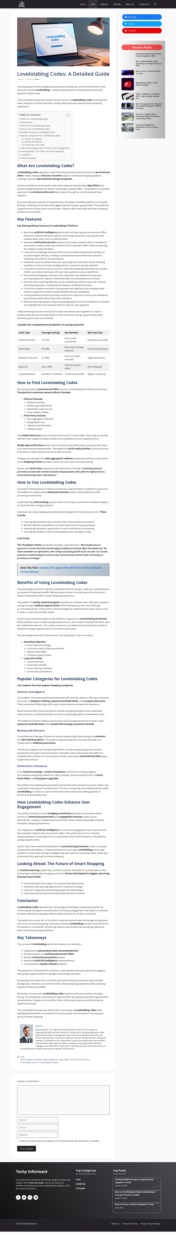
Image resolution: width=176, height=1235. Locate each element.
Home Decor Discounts (35, 145)
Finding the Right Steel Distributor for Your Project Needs (147, 127)
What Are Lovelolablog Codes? (34, 119)
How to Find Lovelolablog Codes (35, 125)
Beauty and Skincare (33, 142)
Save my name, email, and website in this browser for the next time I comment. (60, 1140)
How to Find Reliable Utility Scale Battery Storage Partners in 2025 (149, 63)
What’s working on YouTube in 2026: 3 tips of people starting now (148, 96)
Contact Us (144, 4)
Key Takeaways (29, 158)
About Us (130, 4)
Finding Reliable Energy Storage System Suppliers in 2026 (148, 54)
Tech (93, 4)
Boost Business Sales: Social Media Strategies (146, 83)
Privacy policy (146, 1223)
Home (82, 4)
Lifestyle (117, 4)
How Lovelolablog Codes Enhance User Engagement (44, 148)
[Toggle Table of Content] (66, 115)
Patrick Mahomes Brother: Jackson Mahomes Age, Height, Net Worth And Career (55, 1059)
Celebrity (104, 4)
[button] (155, 4)
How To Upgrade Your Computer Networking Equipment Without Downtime (149, 106)
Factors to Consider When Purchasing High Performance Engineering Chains (148, 116)
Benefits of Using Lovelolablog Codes (37, 132)
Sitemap (156, 1223)
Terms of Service (130, 1223)
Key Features (26, 122)
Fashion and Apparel (33, 139)
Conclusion (25, 154)
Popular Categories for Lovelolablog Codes (40, 135)
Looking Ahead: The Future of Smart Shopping (42, 151)
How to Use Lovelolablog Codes (35, 128)
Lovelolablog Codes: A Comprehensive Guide (39, 1062)
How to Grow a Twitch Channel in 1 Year (148, 72)
